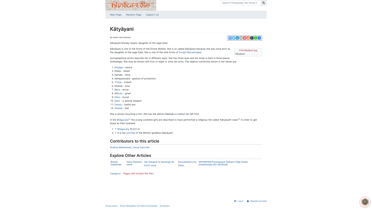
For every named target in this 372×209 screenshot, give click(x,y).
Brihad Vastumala (116, 163)
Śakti (117, 100)
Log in (240, 201)
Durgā (182, 52)
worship (130, 132)
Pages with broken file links (138, 173)
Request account (259, 201)
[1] (129, 119)
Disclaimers (165, 206)
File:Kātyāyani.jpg (248, 50)
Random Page (133, 14)
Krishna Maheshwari (121, 147)
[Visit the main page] (130, 5)
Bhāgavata (122, 119)
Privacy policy (111, 206)
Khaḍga (119, 67)
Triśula (118, 82)
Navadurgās (194, 52)
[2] (239, 119)
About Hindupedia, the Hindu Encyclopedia (138, 206)
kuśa (119, 93)
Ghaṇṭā (118, 108)
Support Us (152, 14)
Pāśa (117, 97)
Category (115, 173)
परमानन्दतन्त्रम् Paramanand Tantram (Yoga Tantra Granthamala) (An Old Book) (223, 163)
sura (175, 113)
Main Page (115, 14)
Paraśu (118, 104)
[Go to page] (264, 3)
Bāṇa (117, 89)
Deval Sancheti (141, 147)
